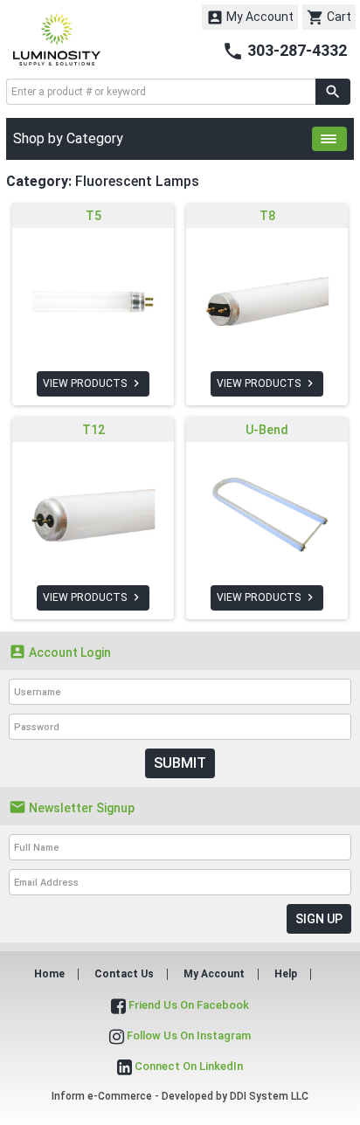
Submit (180, 763)
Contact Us (124, 974)
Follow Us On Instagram (187, 1035)
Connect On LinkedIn (187, 1066)
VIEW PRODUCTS (93, 383)
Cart (329, 17)
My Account (250, 17)
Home (49, 974)
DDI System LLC (269, 1096)
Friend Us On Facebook (187, 1004)
